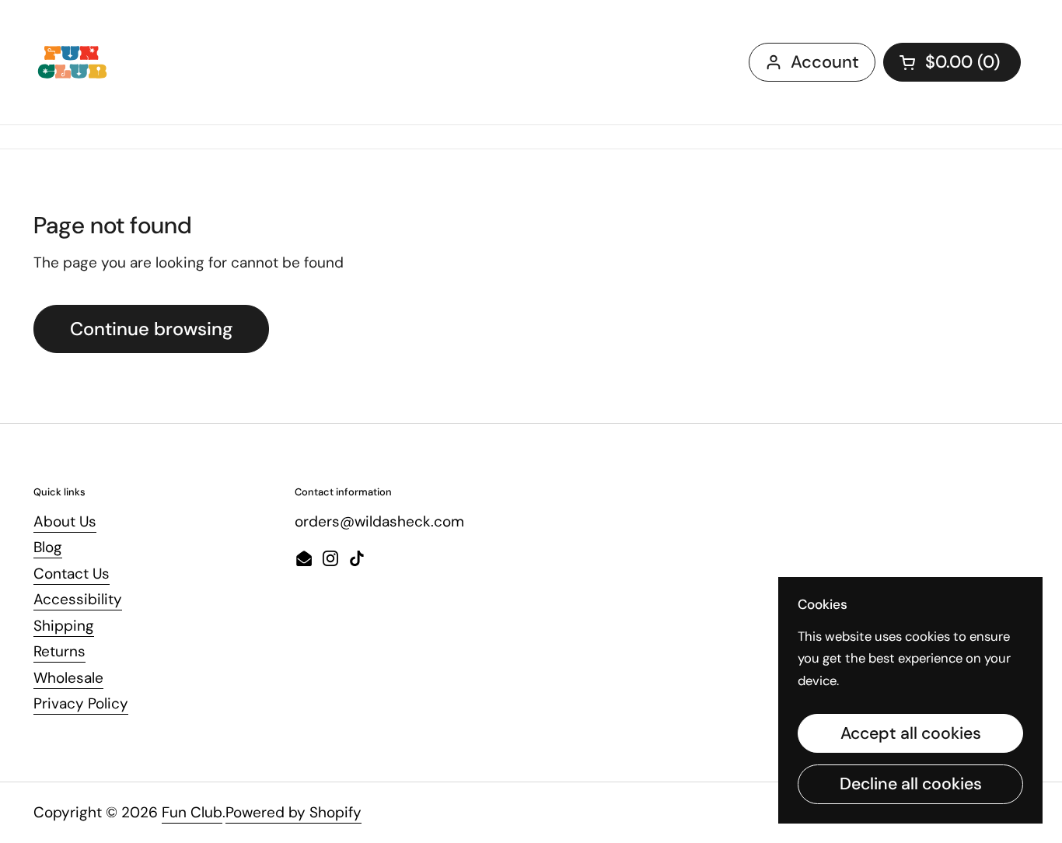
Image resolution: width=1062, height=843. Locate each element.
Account (825, 62)
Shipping (63, 625)
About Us (64, 521)
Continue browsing (151, 329)
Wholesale (68, 677)
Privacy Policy (80, 703)
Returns (59, 651)
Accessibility (77, 599)
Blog (47, 547)
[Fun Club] (72, 62)
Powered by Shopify (293, 812)
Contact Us (71, 573)
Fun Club (192, 812)
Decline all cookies (911, 784)
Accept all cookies (910, 733)
